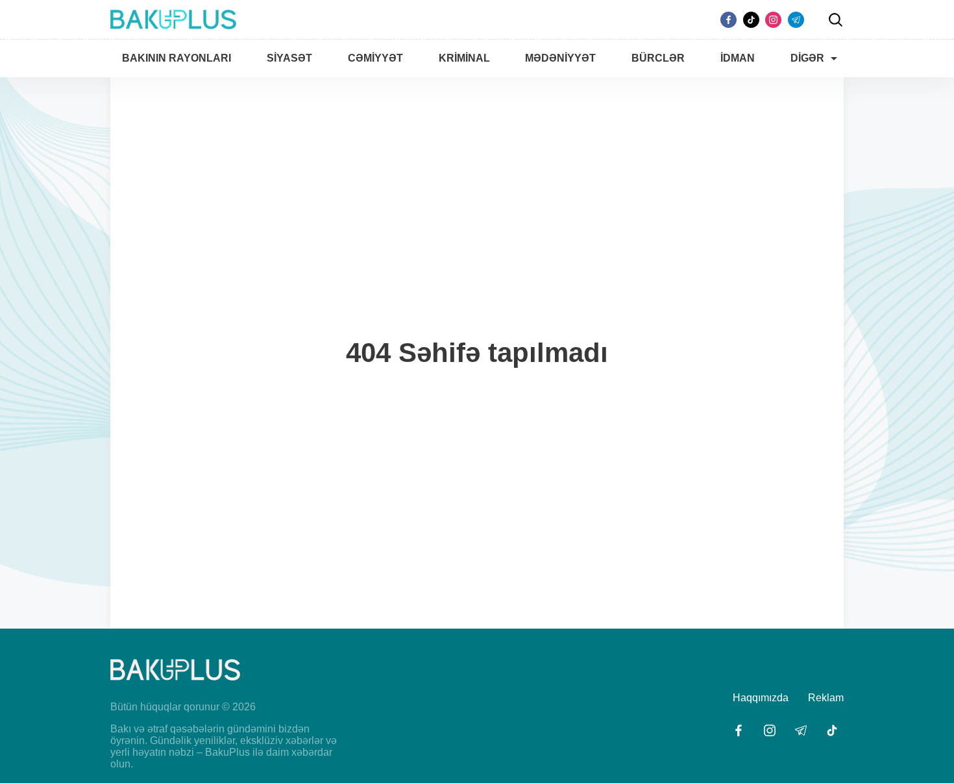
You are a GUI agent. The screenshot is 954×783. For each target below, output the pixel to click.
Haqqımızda (761, 697)
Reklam (826, 697)
